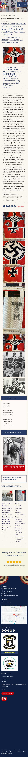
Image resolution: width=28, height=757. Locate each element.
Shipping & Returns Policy (15, 751)
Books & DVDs (5, 405)
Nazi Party (12, 199)
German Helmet (6, 197)
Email (14, 206)
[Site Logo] (4, 5)
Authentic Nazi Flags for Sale (15, 196)
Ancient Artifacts (6, 403)
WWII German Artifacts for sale (9, 202)
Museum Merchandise (7, 412)
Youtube (11, 630)
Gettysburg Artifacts (6, 410)
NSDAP (16, 199)
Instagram (14, 630)
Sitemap (22, 750)
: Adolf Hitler (7, 196)
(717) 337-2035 (5, 593)
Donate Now (7, 693)
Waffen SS (21, 199)
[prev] (22, 67)
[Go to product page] (7, 495)
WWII (7, 200)
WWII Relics (18, 202)
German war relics (13, 197)
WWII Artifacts (11, 200)
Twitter (7, 206)
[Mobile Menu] (25, 4)
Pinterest (12, 206)
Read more (23, 492)
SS (18, 199)
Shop (3, 689)
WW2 (4, 200)
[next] (24, 67)
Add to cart (10, 492)
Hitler (18, 197)
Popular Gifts (5, 417)
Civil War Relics (5, 408)
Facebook (4, 206)
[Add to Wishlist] (12, 502)
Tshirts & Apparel (6, 423)
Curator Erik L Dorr (6, 679)
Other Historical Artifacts (7, 414)
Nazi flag (21, 197)
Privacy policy (5, 751)
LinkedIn (9, 206)
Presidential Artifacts (6, 419)
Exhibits (4, 681)
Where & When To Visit (7, 676)
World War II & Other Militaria (13, 194)
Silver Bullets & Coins (6, 421)
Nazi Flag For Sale (6, 199)
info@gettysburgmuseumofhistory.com (9, 595)
